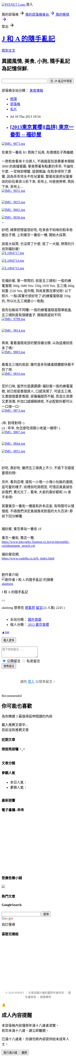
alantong (7, 584)
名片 (13, 109)
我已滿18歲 (10, 1052)
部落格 (15, 104)
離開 (24, 1052)
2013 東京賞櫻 (38, 624)
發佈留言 (8, 666)
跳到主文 (8, 50)
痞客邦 (30, 607)
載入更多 (8, 640)
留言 (39, 607)
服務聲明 (45, 997)
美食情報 (36, 90)
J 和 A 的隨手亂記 (28, 39)
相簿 (13, 99)
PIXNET (19, 992)
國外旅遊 (34, 619)
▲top (5, 632)
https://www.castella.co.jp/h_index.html (28, 558)
